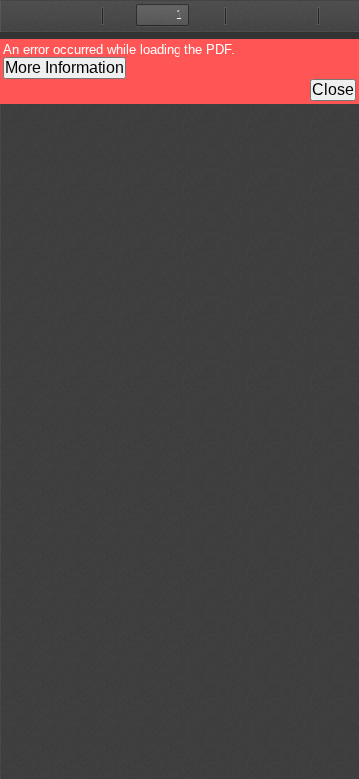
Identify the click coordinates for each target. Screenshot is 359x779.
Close (333, 89)
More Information (64, 67)
